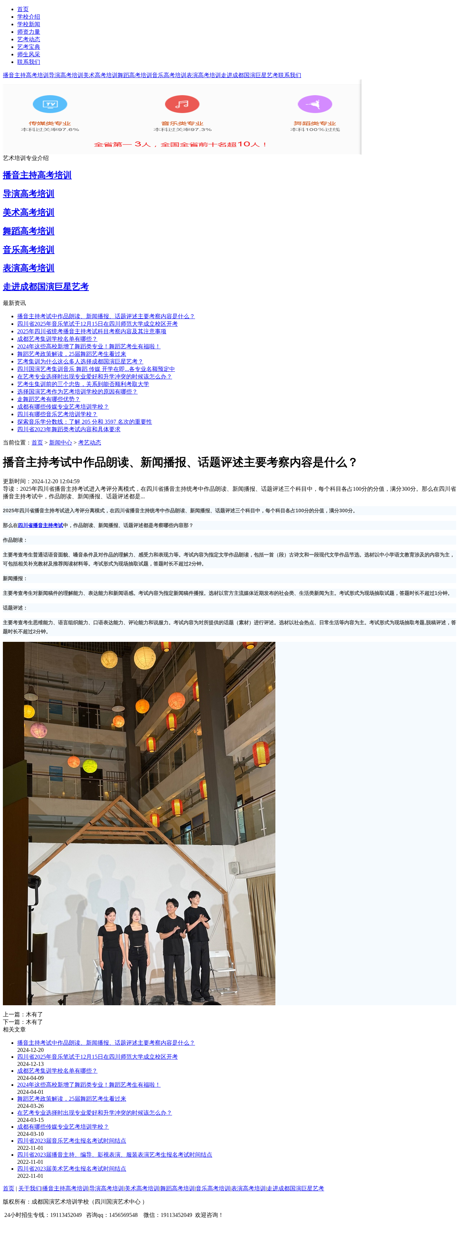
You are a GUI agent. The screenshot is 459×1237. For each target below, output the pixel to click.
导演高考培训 (66, 75)
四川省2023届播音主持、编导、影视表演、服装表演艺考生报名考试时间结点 (114, 1155)
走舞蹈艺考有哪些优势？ (48, 399)
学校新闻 (28, 24)
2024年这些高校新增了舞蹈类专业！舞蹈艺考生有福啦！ (89, 346)
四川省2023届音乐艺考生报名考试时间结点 (71, 1141)
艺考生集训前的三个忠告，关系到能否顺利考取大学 (83, 384)
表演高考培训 (203, 75)
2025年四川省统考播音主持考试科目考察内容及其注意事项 (91, 331)
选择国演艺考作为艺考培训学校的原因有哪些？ (77, 392)
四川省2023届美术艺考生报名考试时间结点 (71, 1169)
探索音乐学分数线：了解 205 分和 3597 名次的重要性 (84, 422)
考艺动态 (89, 442)
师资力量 (28, 32)
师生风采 (28, 54)
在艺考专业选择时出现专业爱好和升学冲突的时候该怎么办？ (94, 376)
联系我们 (28, 62)
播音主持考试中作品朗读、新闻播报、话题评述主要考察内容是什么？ (106, 316)
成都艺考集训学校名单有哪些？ (57, 339)
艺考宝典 (28, 47)
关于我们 (29, 1188)
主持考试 (53, 525)
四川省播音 (30, 525)
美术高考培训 (100, 75)
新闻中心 (60, 442)
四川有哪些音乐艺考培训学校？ (57, 414)
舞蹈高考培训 (135, 75)
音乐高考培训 (169, 75)
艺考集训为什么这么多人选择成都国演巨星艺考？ (80, 361)
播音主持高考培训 (26, 75)
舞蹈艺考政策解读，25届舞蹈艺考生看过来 (71, 354)
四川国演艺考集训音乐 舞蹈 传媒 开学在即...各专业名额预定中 (96, 369)
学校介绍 (28, 17)
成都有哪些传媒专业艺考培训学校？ (63, 407)
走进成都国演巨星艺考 (249, 75)
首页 (23, 9)
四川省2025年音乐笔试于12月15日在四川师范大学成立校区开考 (97, 324)
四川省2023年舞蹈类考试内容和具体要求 (68, 429)
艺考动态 (28, 39)
